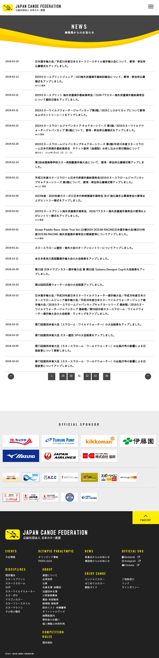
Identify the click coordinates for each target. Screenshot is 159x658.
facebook (130, 557)
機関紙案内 (48, 615)
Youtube (130, 565)
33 (95, 375)
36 (106, 375)
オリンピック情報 (48, 557)
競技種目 (10, 575)
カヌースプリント (15, 579)
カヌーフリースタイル (17, 603)
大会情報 (10, 557)
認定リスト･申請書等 (54, 607)
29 (62, 375)
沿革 (44, 583)
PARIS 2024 (45, 561)
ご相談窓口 (128, 579)
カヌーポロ (11, 595)
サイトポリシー (130, 587)
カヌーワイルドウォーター (20, 591)
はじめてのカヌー (95, 583)
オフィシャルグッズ (53, 611)
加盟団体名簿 (49, 591)
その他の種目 (12, 611)
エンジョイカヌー (95, 579)
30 (71, 375)
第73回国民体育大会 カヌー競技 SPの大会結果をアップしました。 (75, 335)
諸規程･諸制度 (50, 603)
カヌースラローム (15, 583)
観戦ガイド (91, 587)
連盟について (49, 575)
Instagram (131, 561)
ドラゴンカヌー (14, 599)
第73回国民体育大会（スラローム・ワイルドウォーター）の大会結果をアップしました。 (89, 324)
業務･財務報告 (50, 599)
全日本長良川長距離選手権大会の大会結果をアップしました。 (72, 258)
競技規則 (47, 642)
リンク (125, 583)
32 (87, 375)
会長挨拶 (47, 579)
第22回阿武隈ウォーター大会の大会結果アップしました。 (70, 284)
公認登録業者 (49, 595)
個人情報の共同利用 (53, 623)
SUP (8, 587)
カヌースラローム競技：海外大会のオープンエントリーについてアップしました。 (85, 247)
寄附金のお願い (51, 619)
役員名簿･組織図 (51, 587)
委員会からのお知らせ (97, 557)
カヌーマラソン (14, 607)
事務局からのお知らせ (97, 561)
